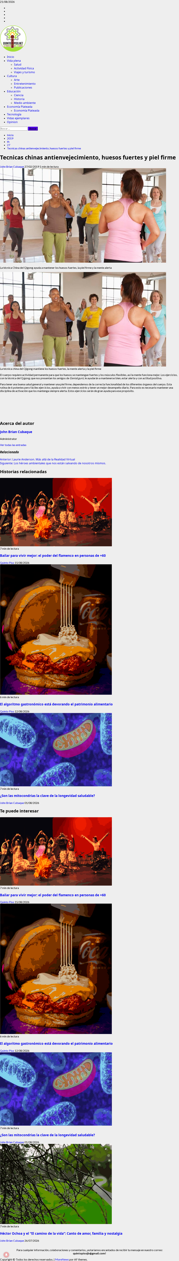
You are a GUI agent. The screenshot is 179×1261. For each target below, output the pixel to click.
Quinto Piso (7, 562)
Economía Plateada (19, 107)
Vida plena (14, 61)
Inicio (10, 57)
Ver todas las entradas (13, 444)
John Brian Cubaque (12, 166)
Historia (19, 99)
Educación (14, 91)
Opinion (12, 122)
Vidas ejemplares (18, 118)
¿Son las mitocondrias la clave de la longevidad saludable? (47, 795)
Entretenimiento (25, 84)
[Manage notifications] (6, 1255)
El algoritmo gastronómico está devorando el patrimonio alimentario (56, 704)
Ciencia (18, 95)
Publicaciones (23, 87)
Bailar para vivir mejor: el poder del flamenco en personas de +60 (53, 555)
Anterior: (37, 459)
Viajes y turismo (24, 72)
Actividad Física (24, 68)
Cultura (12, 76)
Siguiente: (53, 463)
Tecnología (14, 114)
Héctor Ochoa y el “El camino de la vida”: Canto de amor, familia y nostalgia (61, 1233)
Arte (17, 80)
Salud (17, 64)
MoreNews (62, 1259)
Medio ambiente (25, 103)
